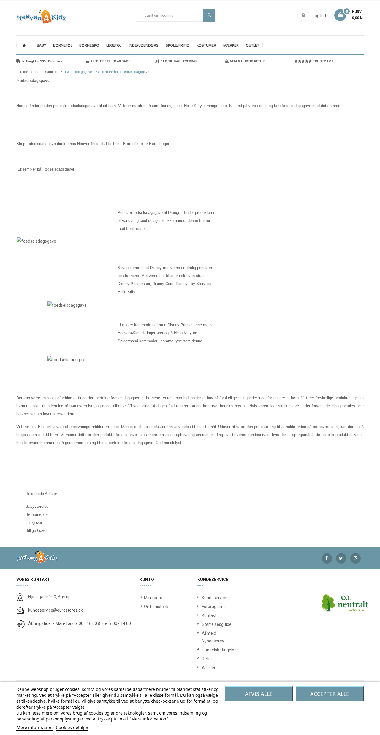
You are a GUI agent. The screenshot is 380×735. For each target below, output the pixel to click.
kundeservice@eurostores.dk (55, 610)
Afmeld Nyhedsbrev (203, 637)
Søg (209, 15)
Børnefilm (131, 143)
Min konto (153, 597)
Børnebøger (159, 143)
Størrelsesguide (203, 624)
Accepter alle (329, 693)
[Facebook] (327, 558)
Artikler (203, 667)
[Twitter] (341, 558)
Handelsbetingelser (203, 650)
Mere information (34, 727)
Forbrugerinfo (203, 606)
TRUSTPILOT (322, 61)
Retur (203, 658)
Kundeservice (203, 597)
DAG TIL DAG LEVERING (178, 61)
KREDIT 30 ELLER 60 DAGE (109, 61)
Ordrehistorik (154, 606)
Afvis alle (259, 693)
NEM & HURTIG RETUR (247, 61)
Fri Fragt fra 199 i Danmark (41, 61)
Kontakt (203, 615)
